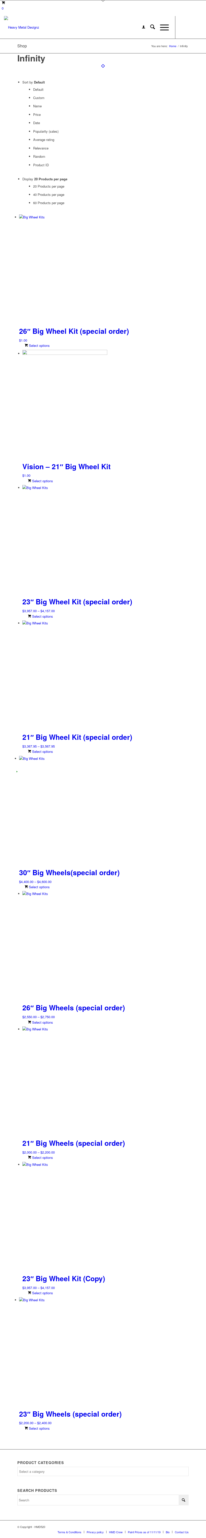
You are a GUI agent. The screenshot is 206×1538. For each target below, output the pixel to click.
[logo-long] (21, 27)
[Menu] (162, 27)
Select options (39, 345)
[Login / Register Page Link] (141, 27)
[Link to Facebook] (183, 27)
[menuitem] (141, 27)
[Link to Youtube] (198, 27)
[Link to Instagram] (190, 27)
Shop (22, 46)
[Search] (150, 27)
